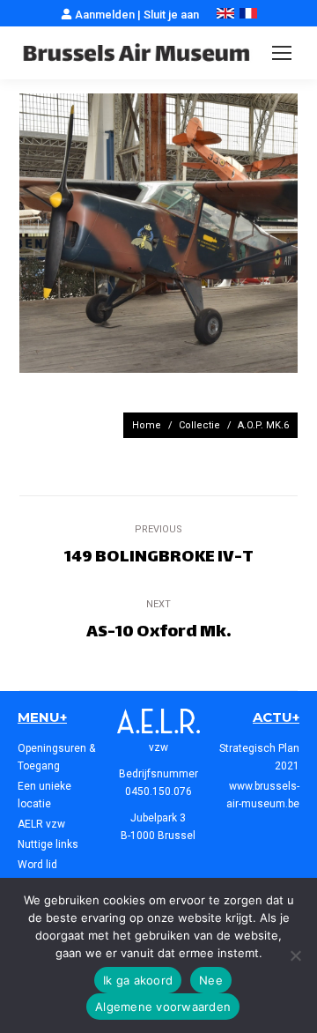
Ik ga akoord (138, 980)
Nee (211, 980)
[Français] (248, 14)
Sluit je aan (171, 14)
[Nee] (295, 955)
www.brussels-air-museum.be (262, 795)
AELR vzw (41, 824)
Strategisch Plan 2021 (259, 757)
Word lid (37, 864)
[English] (225, 14)
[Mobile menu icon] (281, 53)
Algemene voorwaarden (163, 1007)
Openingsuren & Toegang (56, 757)
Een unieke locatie (44, 795)
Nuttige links (48, 844)
